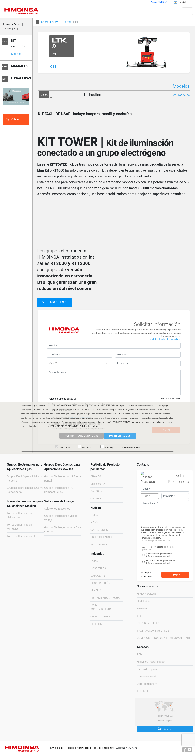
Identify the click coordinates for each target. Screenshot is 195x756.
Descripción (18, 46)
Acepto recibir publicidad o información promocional (159, 555)
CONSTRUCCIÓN (100, 583)
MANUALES (19, 66)
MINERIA (95, 590)
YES (139, 615)
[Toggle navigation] (187, 11)
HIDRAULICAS (21, 78)
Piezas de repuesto (148, 669)
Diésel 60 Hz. (97, 484)
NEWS (94, 522)
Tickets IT (142, 691)
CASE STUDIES (99, 530)
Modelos (16, 53)
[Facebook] (184, 750)
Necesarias (64, 448)
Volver (15, 119)
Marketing (108, 448)
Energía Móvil (50, 22)
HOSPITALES (98, 568)
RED (139, 654)
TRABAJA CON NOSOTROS (153, 630)
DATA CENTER (98, 575)
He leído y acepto (155, 547)
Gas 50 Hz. (96, 491)
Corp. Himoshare (147, 683)
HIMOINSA (143, 601)
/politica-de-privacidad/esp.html (165, 339)
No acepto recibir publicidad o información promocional (160, 561)
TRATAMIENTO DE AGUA (105, 598)
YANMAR (142, 608)
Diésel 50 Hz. (97, 476)
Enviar (175, 575)
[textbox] (78, 363)
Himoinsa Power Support (151, 661)
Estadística (86, 448)
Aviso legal (57, 748)
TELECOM (96, 624)
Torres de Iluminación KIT (22, 536)
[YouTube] (189, 750)
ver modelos (54, 302)
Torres (67, 22)
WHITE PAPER (98, 544)
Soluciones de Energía (59, 501)
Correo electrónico (147, 676)
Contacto (165, 728)
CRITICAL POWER (101, 616)
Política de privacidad (78, 748)
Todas (94, 515)
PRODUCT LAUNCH (101, 537)
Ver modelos (181, 95)
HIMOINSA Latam (147, 593)
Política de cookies (103, 748)
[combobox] (78, 363)
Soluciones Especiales (57, 508)
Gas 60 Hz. (96, 498)
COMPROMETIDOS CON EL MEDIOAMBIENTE (164, 638)
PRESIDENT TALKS (148, 623)
